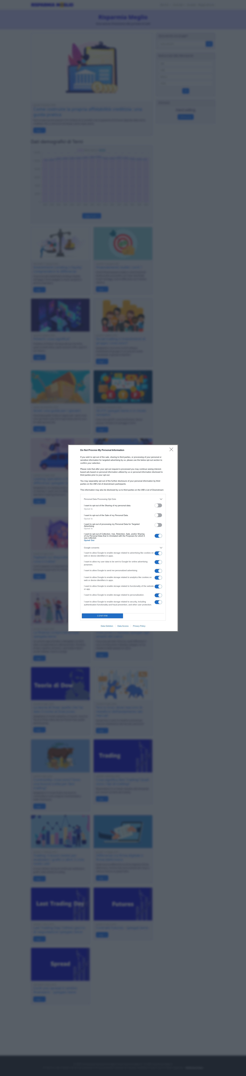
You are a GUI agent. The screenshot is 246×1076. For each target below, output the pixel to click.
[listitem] (123, 499)
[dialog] (123, 538)
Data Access (123, 626)
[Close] (172, 450)
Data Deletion (107, 626)
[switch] (158, 505)
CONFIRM (102, 616)
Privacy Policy (139, 626)
